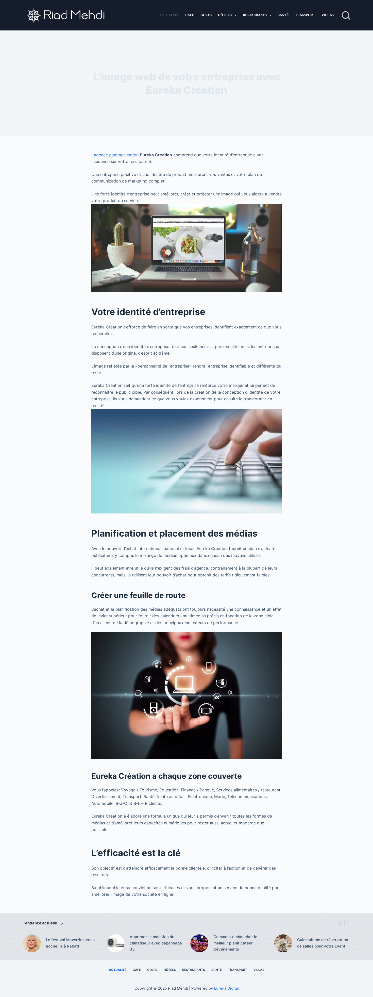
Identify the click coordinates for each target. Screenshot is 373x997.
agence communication (116, 154)
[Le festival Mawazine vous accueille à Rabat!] (32, 943)
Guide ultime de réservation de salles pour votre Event (322, 943)
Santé (283, 15)
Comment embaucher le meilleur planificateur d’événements (235, 943)
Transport (305, 15)
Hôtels (225, 15)
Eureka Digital (226, 988)
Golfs (206, 15)
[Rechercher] (346, 15)
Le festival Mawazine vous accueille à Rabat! (70, 943)
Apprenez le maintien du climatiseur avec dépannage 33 (156, 943)
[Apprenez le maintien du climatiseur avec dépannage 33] (116, 943)
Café (189, 15)
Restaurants (255, 15)
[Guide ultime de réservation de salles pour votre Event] (283, 943)
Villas (327, 15)
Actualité (169, 15)
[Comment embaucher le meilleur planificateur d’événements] (199, 943)
